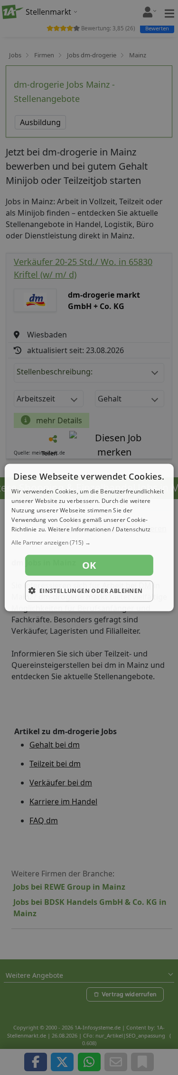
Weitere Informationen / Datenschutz (99, 529)
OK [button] (89, 565)
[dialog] (88, 537)
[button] (88, 542)
